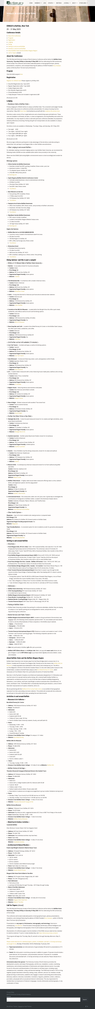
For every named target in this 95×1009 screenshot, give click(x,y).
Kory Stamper (57, 65)
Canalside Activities (19, 842)
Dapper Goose (19, 398)
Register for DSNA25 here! (14, 80)
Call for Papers (12, 53)
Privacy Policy (10, 992)
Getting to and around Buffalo (16, 46)
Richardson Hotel (19, 291)
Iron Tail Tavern (19, 355)
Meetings (59, 3)
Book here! (23, 111)
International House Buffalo (21, 509)
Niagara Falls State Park (20, 900)
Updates (50, 3)
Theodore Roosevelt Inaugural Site (23, 802)
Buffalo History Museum (20, 819)
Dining (10, 44)
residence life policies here (52, 111)
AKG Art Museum (19, 322)
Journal (66, 3)
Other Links (82, 3)
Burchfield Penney (19, 737)
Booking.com (13, 175)
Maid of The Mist (18, 902)
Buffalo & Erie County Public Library (32, 689)
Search (9, 996)
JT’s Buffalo (18, 384)
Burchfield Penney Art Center (45, 670)
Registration (11, 40)
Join (44, 3)
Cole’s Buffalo (18, 305)
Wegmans (15, 524)
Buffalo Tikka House (19, 493)
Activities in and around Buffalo (17, 48)
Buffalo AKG (50, 765)
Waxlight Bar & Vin (20, 432)
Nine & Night (18, 413)
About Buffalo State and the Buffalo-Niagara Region (22, 50)
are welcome (18, 925)
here (21, 74)
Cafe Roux (17, 339)
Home (31, 3)
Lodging (10, 42)
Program (10, 38)
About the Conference (14, 36)
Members (37, 3)
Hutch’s (17, 461)
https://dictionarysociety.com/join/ (48, 933)
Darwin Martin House (20, 870)
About (74, 3)
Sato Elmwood (19, 369)
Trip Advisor (12, 188)
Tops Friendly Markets (18, 537)
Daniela (17, 276)
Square (20, 1006)
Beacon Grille (17, 477)
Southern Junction (20, 446)
